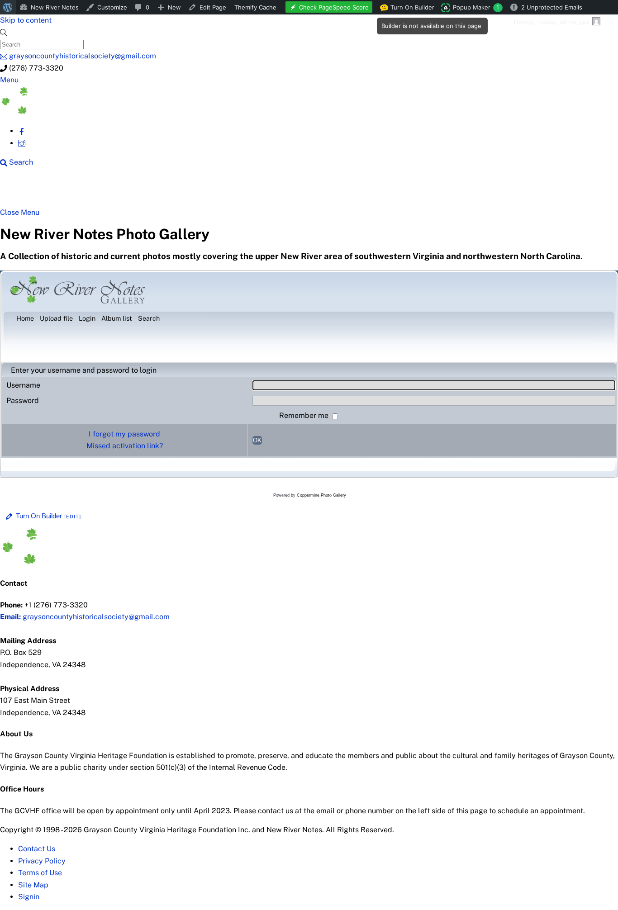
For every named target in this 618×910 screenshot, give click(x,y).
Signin (28, 896)
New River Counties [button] (111, 190)
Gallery (351, 190)
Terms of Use (40, 872)
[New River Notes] (68, 112)
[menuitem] (8, 7)
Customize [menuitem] (112, 7)
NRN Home (34, 190)
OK (257, 440)
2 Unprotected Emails (551, 7)
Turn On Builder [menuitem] (409, 9)
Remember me (304, 415)
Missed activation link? (124, 445)
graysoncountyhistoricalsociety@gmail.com (85, 616)
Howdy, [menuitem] (551, 21)
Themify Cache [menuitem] (255, 7)
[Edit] (72, 516)
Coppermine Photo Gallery (321, 495)
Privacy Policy (42, 861)
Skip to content (26, 20)
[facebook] (21, 131)
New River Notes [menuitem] (55, 7)
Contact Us (36, 848)
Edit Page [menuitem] (213, 7)
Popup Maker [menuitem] (476, 7)
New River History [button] (285, 190)
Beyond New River (199, 190)
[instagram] (21, 143)
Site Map (33, 885)
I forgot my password (124, 434)
